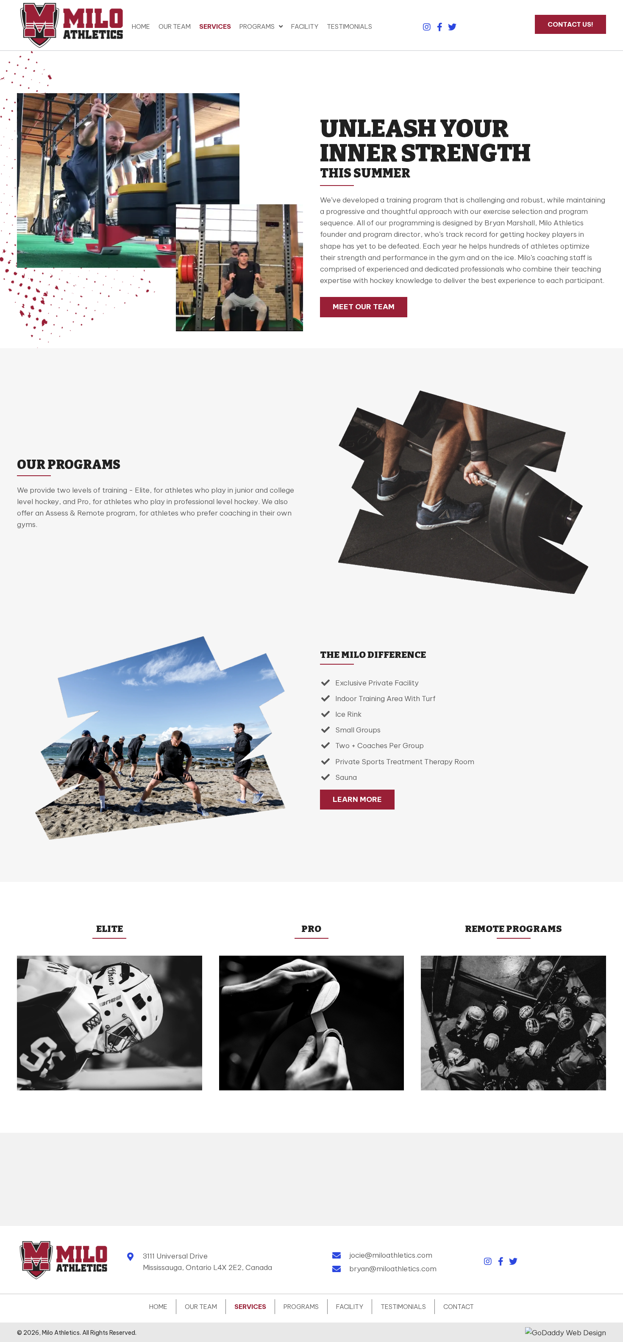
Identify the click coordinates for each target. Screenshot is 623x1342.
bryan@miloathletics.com (393, 1268)
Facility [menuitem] (349, 1307)
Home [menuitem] (158, 1307)
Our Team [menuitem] (201, 1307)
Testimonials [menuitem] (403, 1307)
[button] (427, 27)
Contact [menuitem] (458, 1307)
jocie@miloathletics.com (390, 1255)
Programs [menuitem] (301, 1307)
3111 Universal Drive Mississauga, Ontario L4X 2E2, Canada (207, 1261)
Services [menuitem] (250, 1307)
